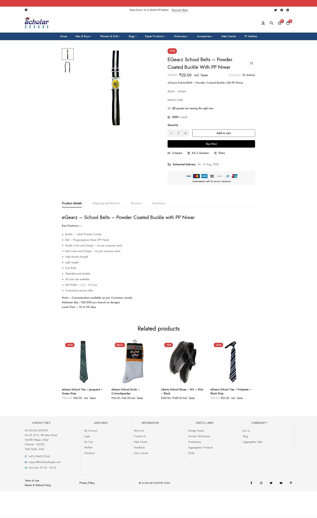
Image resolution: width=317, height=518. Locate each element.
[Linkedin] (287, 10)
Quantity (173, 125)
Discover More (180, 10)
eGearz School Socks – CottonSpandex (125, 391)
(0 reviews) (249, 75)
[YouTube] (281, 483)
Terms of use (32, 480)
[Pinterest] (291, 483)
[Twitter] (275, 10)
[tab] (72, 203)
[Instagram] (261, 483)
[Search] (271, 23)
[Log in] (263, 23)
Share (221, 153)
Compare (177, 153)
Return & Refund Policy (38, 485)
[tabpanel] (158, 261)
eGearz (70, 217)
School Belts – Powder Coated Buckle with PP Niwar (139, 217)
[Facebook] (281, 10)
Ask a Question (200, 153)
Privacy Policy (87, 483)
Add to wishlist (251, 63)
